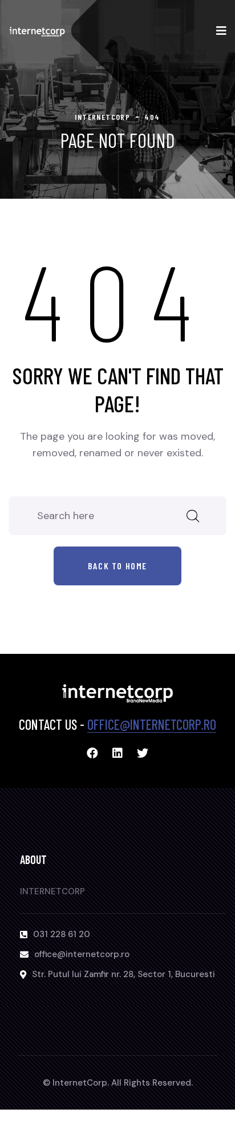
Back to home (117, 565)
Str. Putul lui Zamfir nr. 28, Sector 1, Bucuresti (123, 974)
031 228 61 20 (61, 934)
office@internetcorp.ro (151, 724)
